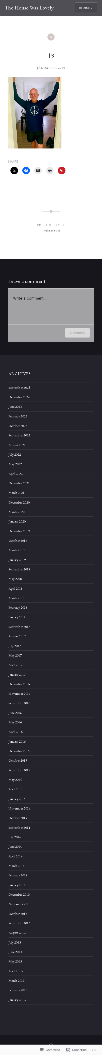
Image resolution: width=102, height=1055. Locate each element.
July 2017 (15, 645)
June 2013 (15, 951)
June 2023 (15, 406)
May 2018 (15, 578)
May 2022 (15, 464)
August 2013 (17, 932)
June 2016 (15, 712)
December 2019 (19, 531)
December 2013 (19, 894)
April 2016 (16, 731)
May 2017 (15, 655)
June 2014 (15, 846)
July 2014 (15, 837)
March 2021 (16, 492)
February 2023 (18, 416)
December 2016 (19, 684)
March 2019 (16, 550)
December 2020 (19, 502)
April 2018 (16, 588)
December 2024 (19, 397)
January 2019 (17, 559)
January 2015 (17, 798)
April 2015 (16, 789)
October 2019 (18, 540)
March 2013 (16, 980)
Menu (88, 7)
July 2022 (15, 454)
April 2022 (16, 473)
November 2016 (19, 693)
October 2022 (18, 425)
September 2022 (19, 435)
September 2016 (19, 703)
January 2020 (17, 521)
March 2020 (16, 511)
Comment (77, 333)
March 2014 (16, 865)
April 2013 (16, 971)
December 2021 (19, 483)
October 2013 (18, 913)
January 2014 (17, 885)
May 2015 (15, 779)
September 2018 (19, 569)
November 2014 (19, 808)
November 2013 (19, 904)
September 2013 (19, 923)
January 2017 (17, 674)
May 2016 (15, 722)
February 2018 (18, 607)
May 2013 (15, 961)
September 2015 (19, 770)
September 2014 (19, 827)
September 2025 (19, 387)
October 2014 (18, 817)
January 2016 (17, 741)
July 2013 (15, 942)
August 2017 (17, 636)
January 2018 (17, 617)
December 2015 (19, 751)
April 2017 (16, 664)
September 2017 (19, 626)
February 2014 (18, 875)
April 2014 (16, 856)
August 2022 (17, 445)
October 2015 (18, 760)
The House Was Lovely (29, 7)
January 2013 (17, 999)
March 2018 (16, 598)
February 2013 (18, 990)
